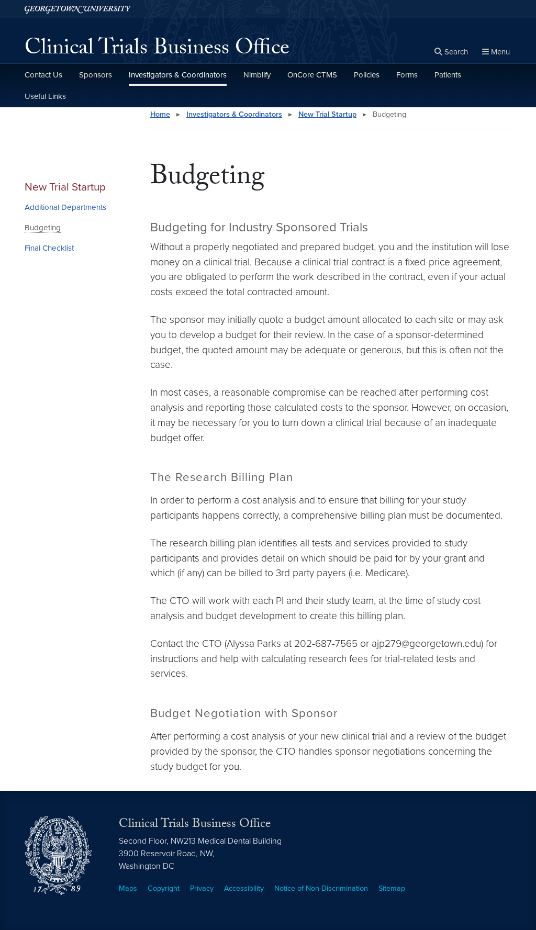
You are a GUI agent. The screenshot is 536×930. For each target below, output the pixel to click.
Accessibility (244, 888)
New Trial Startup (65, 187)
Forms (407, 75)
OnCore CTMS (312, 75)
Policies (366, 75)
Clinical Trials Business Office (157, 50)
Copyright (164, 888)
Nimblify (257, 75)
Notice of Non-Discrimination (321, 888)
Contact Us (43, 75)
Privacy (202, 888)
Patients (447, 75)
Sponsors (95, 75)
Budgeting (43, 227)
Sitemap (391, 888)
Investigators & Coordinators (178, 75)
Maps (128, 888)
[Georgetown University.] (78, 9)
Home (160, 114)
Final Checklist (49, 248)
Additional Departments (65, 207)
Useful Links (45, 96)
